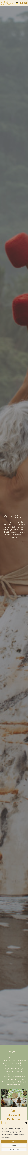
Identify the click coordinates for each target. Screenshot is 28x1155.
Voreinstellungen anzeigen (14, 1149)
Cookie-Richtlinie (7, 1153)
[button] (26, 1123)
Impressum (22, 1153)
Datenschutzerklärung (15, 1153)
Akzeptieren (14, 1141)
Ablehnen (14, 1145)
